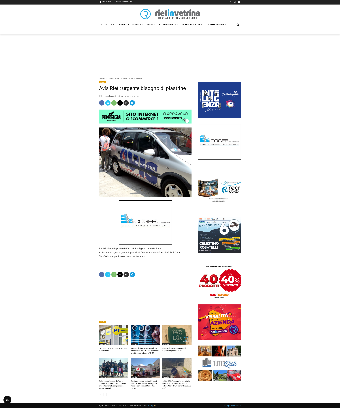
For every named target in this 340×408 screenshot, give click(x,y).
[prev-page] (100, 394)
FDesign (151, 405)
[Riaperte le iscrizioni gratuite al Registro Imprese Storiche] (177, 335)
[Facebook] (230, 2)
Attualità (108, 78)
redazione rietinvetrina (114, 96)
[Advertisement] (170, 54)
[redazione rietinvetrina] (101, 96)
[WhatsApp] (114, 103)
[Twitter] (107, 103)
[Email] (120, 103)
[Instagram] (235, 2)
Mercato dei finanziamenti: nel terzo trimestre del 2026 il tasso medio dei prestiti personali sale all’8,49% (145, 350)
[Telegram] (132, 103)
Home (101, 78)
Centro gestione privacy (232, 405)
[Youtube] (239, 2)
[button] (238, 24)
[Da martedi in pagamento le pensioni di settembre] (113, 335)
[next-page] (105, 394)
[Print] (126, 103)
